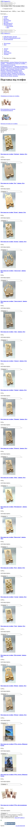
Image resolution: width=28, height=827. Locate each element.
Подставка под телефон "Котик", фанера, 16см (13, 212)
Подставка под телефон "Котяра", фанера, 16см (13, 241)
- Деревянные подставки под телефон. (15, 63)
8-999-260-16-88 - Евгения (10, 36)
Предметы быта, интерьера (7, 69)
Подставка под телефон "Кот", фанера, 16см (12, 183)
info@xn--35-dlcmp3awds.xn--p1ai (12, 38)
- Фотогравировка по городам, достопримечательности (14, 65)
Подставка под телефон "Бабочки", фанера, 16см (14, 154)
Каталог (6, 48)
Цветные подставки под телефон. (9, 123)
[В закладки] (21, 311)
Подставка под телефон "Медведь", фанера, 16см (14, 448)
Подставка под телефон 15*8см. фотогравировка (14, 805)
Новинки (16, 62)
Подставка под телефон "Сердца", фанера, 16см (13, 597)
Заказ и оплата (7, 20)
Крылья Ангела (5, 76)
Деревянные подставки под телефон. (10, 96)
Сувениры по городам (11, 67)
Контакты (6, 19)
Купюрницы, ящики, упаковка (8, 73)
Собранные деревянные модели (14, 70)
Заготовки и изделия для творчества (16, 74)
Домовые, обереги (18, 71)
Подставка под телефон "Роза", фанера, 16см (13, 567)
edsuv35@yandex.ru (19, 817)
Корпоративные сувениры (7, 62)
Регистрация (10, 26)
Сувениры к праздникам (7, 71)
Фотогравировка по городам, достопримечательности (8, 109)
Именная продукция (22, 67)
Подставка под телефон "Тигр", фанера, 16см (13, 626)
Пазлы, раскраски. (13, 76)
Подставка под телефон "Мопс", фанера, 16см (13, 477)
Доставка (6, 22)
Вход (8, 27)
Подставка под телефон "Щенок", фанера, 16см (13, 685)
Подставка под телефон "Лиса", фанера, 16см (13, 331)
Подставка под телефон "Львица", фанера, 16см (14, 390)
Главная (6, 16)
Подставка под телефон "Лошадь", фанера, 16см (14, 361)
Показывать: (4, 130)
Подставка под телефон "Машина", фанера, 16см (14, 419)
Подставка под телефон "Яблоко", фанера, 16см (14, 715)
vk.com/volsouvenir (8, 39)
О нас (5, 17)
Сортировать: (4, 127)
